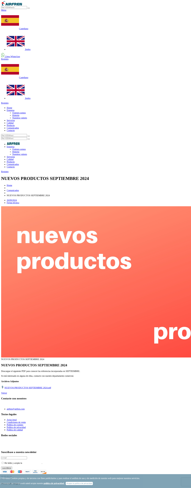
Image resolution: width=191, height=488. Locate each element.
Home (9, 108)
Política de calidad (15, 430)
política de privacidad (54, 483)
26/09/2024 (12, 200)
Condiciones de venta (16, 422)
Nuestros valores (19, 118)
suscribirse (6, 468)
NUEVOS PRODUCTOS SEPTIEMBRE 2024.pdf (27, 387)
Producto (11, 125)
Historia (15, 115)
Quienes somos (19, 113)
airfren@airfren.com (16, 409)
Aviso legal (12, 420)
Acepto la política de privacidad (79, 483)
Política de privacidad (16, 427)
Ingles (27, 49)
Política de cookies (15, 425)
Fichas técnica (13, 203)
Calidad (10, 123)
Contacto (11, 130)
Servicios (11, 120)
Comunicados (13, 128)
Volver (4, 393)
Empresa (10, 110)
